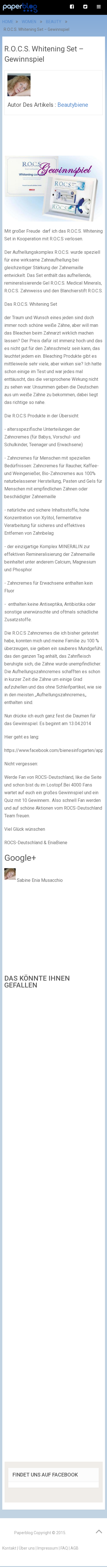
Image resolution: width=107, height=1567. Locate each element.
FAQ (64, 1548)
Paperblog (23, 1532)
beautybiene (72, 104)
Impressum (47, 1548)
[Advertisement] (53, 1227)
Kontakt (9, 1548)
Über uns (27, 1548)
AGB (74, 1548)
